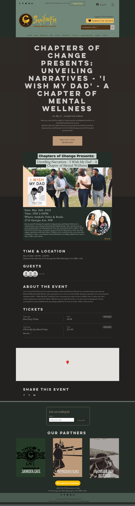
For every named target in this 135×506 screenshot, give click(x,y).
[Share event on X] (29, 395)
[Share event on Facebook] (24, 395)
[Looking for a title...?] (112, 27)
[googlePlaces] (23, 3)
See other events (67, 142)
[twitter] (26, 3)
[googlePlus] (32, 3)
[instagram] (29, 3)
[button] (113, 4)
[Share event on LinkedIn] (34, 395)
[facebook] (20, 3)
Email (51, 416)
